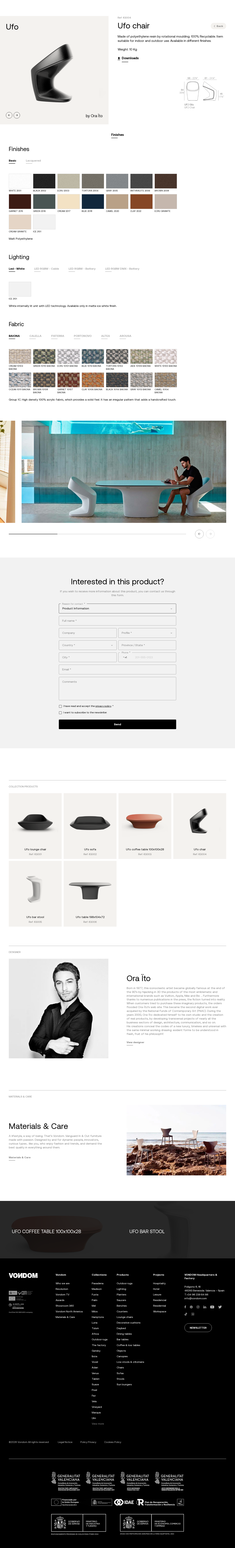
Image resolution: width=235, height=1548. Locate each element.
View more (98, 1423)
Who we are (63, 1283)
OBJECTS (121, 1350)
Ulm (94, 1418)
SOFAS (120, 1373)
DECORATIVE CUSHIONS (129, 1322)
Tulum (95, 1328)
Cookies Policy (112, 1442)
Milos (95, 1311)
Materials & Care (20, 1157)
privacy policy (103, 706)
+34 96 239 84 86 (197, 1294)
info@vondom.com (195, 1298)
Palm (94, 1300)
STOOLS (120, 1378)
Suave (95, 1384)
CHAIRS (120, 1367)
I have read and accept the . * (88, 706)
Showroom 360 (65, 1305)
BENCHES (122, 1305)
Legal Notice (65, 1442)
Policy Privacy (88, 1442)
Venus (95, 1373)
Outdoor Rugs (100, 1339)
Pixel (94, 1390)
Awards (60, 1300)
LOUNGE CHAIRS (125, 1317)
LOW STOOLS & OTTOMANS (130, 1362)
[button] (9, 115)
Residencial (159, 1300)
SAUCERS (121, 1300)
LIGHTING (121, 1289)
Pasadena (97, 1283)
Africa (95, 1333)
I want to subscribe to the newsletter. (85, 712)
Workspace (159, 1311)
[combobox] (117, 608)
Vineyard (97, 1407)
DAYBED (121, 1328)
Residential (159, 1305)
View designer (135, 1042)
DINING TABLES (124, 1333)
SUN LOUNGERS (124, 1384)
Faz (94, 1395)
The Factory (99, 1345)
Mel (94, 1305)
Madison (97, 1289)
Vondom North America (69, 1311)
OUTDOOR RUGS (125, 1283)
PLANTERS (121, 1294)
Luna (94, 1322)
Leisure (157, 1294)
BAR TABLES (123, 1339)
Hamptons (98, 1317)
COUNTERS (122, 1311)
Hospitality (159, 1283)
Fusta (95, 1294)
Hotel (156, 1289)
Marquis (96, 1412)
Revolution (62, 1289)
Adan (95, 1367)
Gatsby (96, 1350)
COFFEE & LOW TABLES (128, 1345)
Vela (94, 1401)
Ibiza (94, 1356)
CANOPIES (122, 1356)
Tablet (95, 1378)
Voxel (95, 1362)
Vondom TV (62, 1294)
